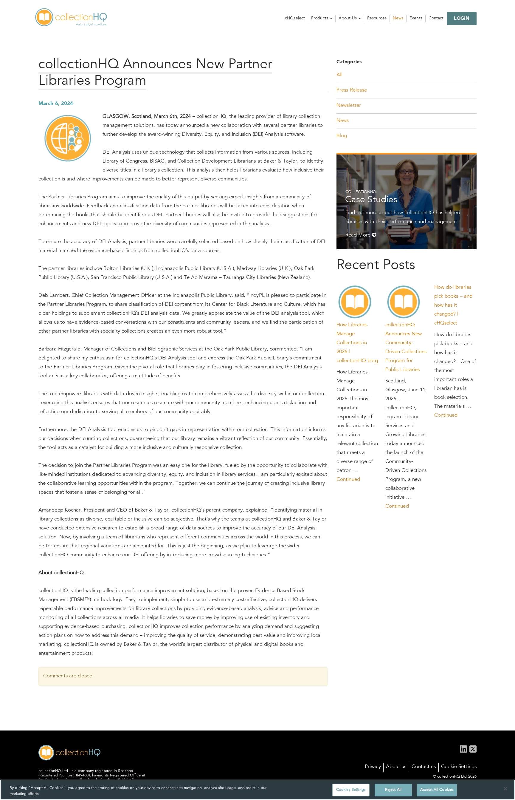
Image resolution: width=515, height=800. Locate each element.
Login (462, 18)
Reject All (393, 790)
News (398, 18)
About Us (348, 18)
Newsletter (348, 105)
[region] (257, 789)
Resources (377, 18)
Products (320, 18)
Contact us (424, 767)
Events (415, 18)
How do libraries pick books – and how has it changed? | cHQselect (453, 305)
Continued (348, 479)
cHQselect (295, 18)
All (339, 75)
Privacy (373, 767)
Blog (341, 136)
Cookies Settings (351, 790)
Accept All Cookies (437, 790)
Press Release (351, 90)
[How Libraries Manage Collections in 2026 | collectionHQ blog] (355, 302)
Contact (436, 18)
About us (396, 767)
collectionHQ (71, 17)
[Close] (505, 788)
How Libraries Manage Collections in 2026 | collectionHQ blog (357, 343)
